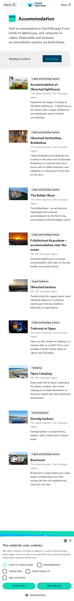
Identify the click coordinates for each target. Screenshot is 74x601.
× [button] (70, 540)
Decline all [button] (54, 585)
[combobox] (65, 540)
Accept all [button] (19, 585)
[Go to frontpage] (37, 4)
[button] (37, 595)
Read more (30, 557)
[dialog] (37, 568)
